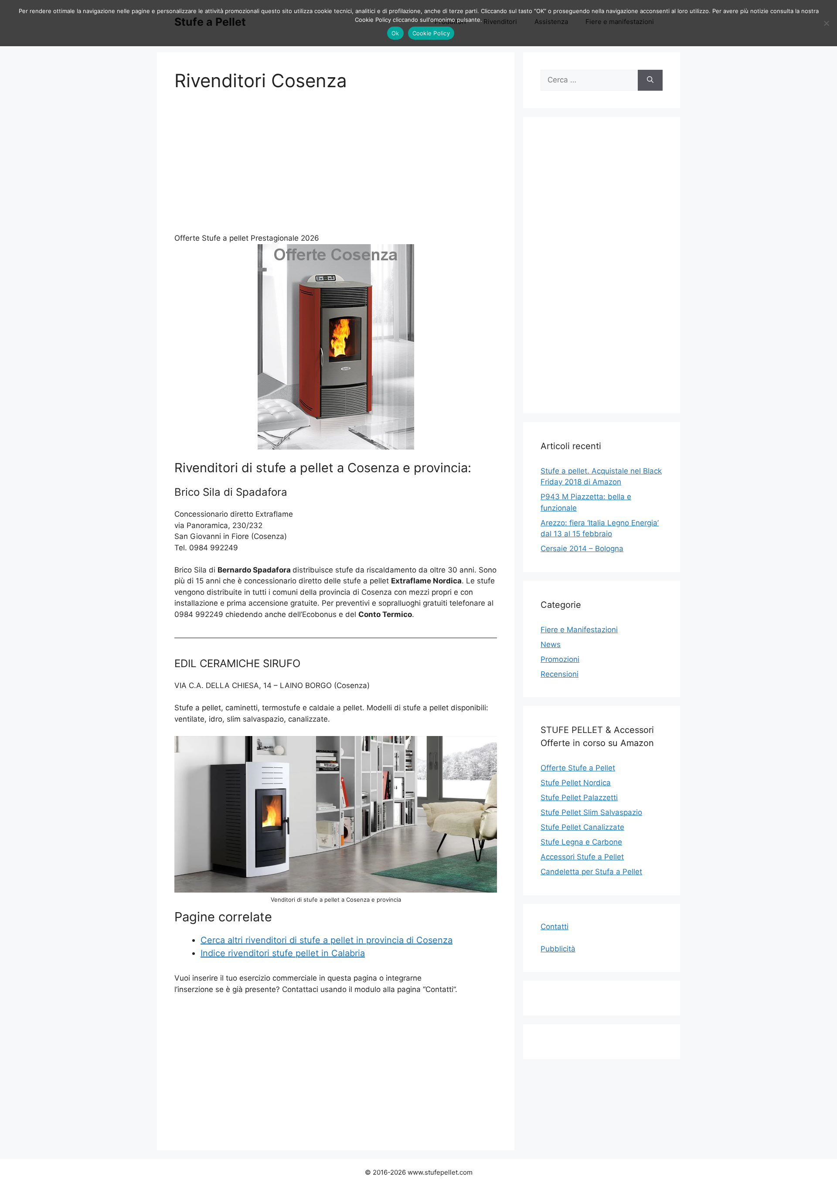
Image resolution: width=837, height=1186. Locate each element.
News (551, 644)
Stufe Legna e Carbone (581, 842)
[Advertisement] (335, 167)
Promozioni (560, 659)
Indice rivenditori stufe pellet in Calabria (283, 953)
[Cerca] (650, 80)
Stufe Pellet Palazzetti (579, 797)
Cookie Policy (431, 33)
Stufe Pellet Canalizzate (582, 827)
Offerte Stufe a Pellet (578, 767)
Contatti (554, 926)
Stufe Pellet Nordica (576, 782)
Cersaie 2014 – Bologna (582, 548)
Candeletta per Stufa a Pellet (591, 871)
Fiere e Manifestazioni (579, 629)
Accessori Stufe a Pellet (582, 856)
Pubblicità (558, 948)
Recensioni (559, 674)
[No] (826, 23)
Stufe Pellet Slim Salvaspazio (591, 812)
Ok (395, 33)
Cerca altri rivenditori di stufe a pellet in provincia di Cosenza (327, 940)
